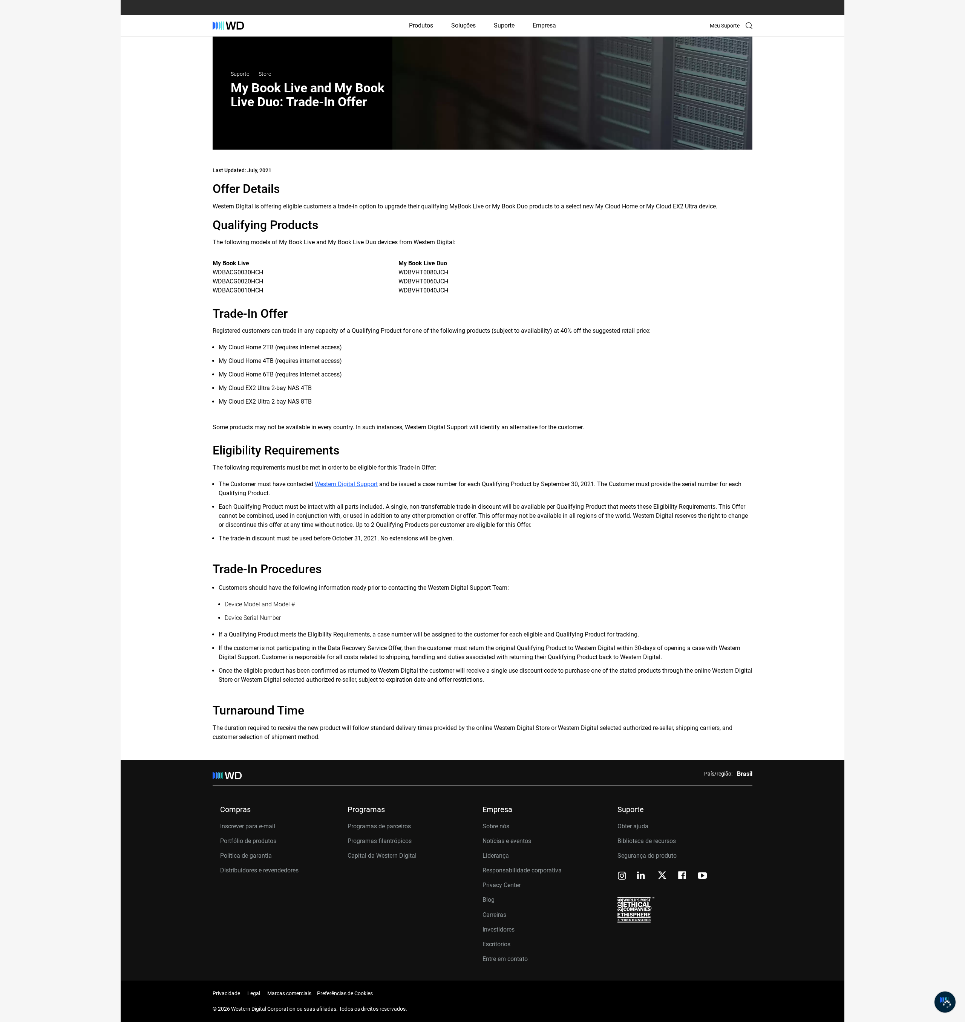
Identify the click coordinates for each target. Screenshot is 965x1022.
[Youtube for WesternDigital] (702, 876)
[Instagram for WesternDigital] (621, 876)
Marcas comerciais (289, 993)
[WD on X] (662, 876)
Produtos (421, 25)
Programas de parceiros (379, 826)
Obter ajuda (632, 826)
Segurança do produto (647, 855)
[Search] (749, 25)
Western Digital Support (346, 484)
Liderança (495, 855)
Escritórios (496, 944)
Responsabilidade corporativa (522, 870)
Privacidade (226, 993)
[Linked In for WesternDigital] (641, 876)
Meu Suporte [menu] (725, 26)
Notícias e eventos (506, 841)
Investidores (498, 929)
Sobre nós (495, 826)
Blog (488, 899)
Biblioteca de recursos (646, 841)
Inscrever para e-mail (247, 826)
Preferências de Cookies (345, 993)
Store (265, 74)
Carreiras (494, 914)
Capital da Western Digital (382, 855)
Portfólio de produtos (248, 841)
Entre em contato (505, 958)
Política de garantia (246, 855)
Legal (253, 993)
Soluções (463, 25)
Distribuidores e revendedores (259, 870)
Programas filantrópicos (380, 841)
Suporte (504, 25)
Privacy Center (501, 885)
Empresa (544, 25)
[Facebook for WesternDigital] (682, 876)
